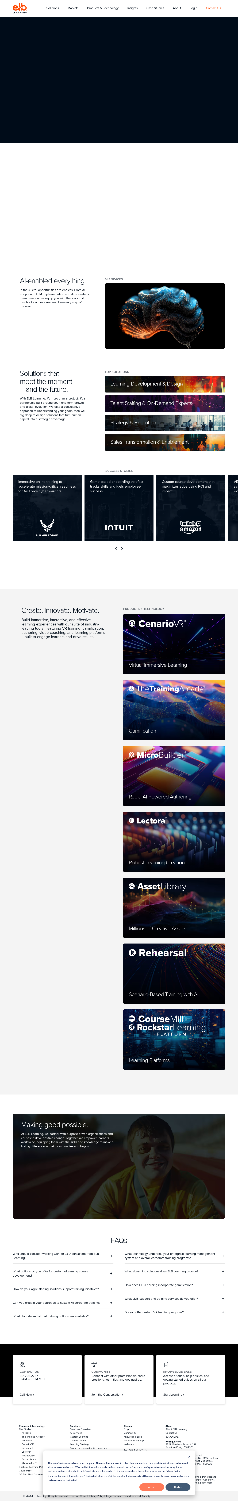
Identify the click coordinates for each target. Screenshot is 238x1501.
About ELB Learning (176, 1429)
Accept (151, 1487)
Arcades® (27, 1440)
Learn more (206, 1482)
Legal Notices (114, 1496)
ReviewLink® (28, 1455)
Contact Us (171, 1433)
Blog (126, 1429)
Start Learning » (174, 1394)
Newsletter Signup (134, 1440)
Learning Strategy (79, 1444)
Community (130, 1433)
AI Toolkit (26, 1433)
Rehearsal (27, 1448)
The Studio (25, 1429)
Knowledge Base (133, 1436)
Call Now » (27, 1394)
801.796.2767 (172, 1436)
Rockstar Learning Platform (33, 1467)
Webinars (129, 1444)
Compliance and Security (137, 1496)
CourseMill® (25, 1470)
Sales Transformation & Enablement (89, 1448)
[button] (52, 8)
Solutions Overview (80, 1429)
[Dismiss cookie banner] (189, 1457)
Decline (178, 1487)
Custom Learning (79, 1436)
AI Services (76, 1433)
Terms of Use (78, 1496)
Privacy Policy (96, 1496)
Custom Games (78, 1440)
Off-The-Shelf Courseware (33, 1474)
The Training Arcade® (33, 1436)
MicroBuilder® (29, 1463)
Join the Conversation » (107, 1394)
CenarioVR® (28, 1444)
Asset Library (29, 1459)
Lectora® (26, 1451)
